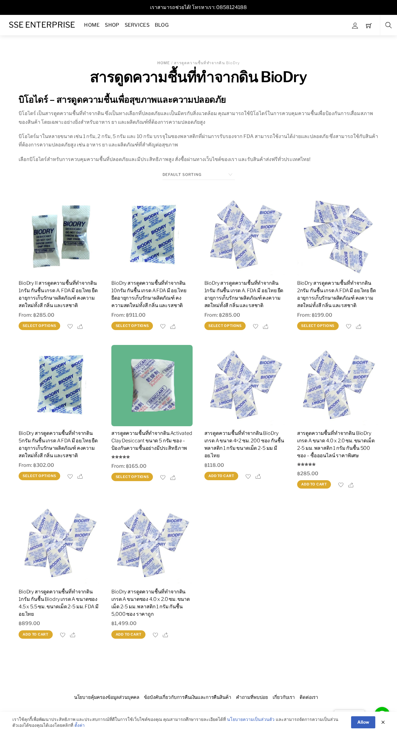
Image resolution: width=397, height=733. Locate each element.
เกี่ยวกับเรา (284, 697)
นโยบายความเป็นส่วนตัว (250, 719)
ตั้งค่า (79, 725)
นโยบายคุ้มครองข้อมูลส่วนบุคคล (107, 697)
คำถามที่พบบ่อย (252, 697)
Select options (39, 326)
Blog (162, 25)
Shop (112, 25)
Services (137, 25)
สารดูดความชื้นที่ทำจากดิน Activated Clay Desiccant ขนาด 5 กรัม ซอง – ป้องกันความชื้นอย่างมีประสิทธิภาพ (151, 440)
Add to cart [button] (221, 476)
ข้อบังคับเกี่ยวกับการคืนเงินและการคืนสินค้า (187, 697)
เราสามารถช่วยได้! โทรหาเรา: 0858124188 (198, 7)
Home (92, 25)
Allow (363, 722)
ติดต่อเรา (309, 697)
